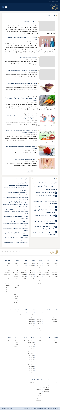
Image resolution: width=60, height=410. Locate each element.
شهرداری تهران (31, 340)
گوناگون (25, 309)
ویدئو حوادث (54, 319)
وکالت (40, 393)
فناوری (41, 337)
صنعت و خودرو (31, 270)
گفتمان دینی (15, 292)
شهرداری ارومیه (31, 373)
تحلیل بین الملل (38, 268)
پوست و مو (8, 285)
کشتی (25, 278)
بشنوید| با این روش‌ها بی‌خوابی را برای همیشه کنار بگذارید (44, 217)
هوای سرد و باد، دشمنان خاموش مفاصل (19, 221)
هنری (57, 380)
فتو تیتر (16, 296)
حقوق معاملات (38, 400)
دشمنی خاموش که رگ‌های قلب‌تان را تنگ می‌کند (18, 202)
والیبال (24, 265)
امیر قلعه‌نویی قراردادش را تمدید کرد (20, 183)
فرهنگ (17, 260)
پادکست (48, 309)
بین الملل (40, 260)
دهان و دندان (7, 283)
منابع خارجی (39, 317)
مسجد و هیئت (15, 289)
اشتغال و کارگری (31, 265)
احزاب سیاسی (31, 319)
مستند (40, 315)
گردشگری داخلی (46, 385)
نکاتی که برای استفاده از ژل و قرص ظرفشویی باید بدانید (45, 186)
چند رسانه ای (8, 309)
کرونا (9, 278)
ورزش (25, 260)
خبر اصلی (55, 265)
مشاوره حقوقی (39, 380)
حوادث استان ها (54, 315)
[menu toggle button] (6, 7)
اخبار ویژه (55, 268)
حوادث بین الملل (54, 317)
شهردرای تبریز (31, 355)
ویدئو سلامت (7, 270)
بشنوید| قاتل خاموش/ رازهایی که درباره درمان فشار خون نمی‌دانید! (44, 233)
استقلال (24, 268)
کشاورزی (32, 272)
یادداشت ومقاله (54, 270)
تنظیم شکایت (38, 398)
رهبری (48, 265)
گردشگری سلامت (46, 391)
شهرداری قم (31, 362)
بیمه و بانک (24, 337)
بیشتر (35, 178)
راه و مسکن (31, 276)
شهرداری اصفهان (31, 351)
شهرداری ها (32, 337)
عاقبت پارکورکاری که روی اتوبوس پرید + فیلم (45, 192)
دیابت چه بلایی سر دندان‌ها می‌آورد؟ (29, 22)
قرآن (17, 265)
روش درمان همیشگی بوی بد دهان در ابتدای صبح (26, 159)
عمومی (55, 263)
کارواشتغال (32, 380)
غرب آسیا (39, 281)
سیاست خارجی (46, 278)
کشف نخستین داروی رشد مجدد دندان (28, 57)
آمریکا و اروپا (39, 272)
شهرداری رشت (31, 366)
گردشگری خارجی (46, 387)
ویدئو (41, 309)
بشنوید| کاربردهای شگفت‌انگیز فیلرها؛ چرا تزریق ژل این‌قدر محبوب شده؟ (44, 211)
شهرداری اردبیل (31, 364)
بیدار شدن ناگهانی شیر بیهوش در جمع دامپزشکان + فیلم (44, 197)
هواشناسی (55, 321)
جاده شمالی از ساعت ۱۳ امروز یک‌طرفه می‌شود (18, 185)
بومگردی (47, 393)
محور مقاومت (38, 270)
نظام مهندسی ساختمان (16, 311)
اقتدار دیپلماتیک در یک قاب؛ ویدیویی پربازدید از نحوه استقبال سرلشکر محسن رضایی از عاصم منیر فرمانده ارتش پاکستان (16, 211)
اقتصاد (33, 260)
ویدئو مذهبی (39, 323)
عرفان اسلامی (15, 287)
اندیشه (16, 281)
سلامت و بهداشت (7, 260)
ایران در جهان (38, 265)
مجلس (48, 268)
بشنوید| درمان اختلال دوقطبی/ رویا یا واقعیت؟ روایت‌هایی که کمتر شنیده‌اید (45, 228)
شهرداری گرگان (31, 353)
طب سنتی (8, 265)
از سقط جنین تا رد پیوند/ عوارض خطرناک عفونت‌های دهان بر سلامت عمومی (22, 38)
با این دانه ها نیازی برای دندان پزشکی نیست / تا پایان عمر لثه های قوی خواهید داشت (21, 147)
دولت (48, 270)
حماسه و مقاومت (14, 278)
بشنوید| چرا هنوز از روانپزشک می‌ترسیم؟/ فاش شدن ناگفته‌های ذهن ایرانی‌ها (44, 222)
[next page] (32, 171)
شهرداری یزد (31, 359)
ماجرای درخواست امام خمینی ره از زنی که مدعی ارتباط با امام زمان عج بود (45, 202)
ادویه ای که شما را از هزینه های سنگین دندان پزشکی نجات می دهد (22, 83)
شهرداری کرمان (31, 370)
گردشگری (48, 380)
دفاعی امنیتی (46, 272)
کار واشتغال (31, 382)
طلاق (17, 344)
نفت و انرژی (31, 278)
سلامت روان (8, 289)
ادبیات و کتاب (15, 303)
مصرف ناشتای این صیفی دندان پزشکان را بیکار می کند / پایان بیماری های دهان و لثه (21, 99)
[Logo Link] (54, 7)
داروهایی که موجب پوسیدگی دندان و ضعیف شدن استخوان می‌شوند (21, 70)
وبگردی (9, 337)
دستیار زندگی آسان (22, 315)
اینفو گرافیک (55, 337)
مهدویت (16, 274)
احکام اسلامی (15, 276)
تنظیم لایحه (39, 396)
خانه (57, 260)
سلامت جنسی (7, 287)
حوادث (56, 309)
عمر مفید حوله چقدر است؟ (51, 189)
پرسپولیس (24, 270)
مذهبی (16, 298)
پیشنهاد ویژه (54, 272)
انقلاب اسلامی (15, 272)
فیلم (40, 330)
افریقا (40, 274)
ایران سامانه (4, 408)
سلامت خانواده (7, 292)
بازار (49, 337)
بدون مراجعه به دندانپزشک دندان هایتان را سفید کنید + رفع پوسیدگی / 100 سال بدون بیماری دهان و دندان (21, 131)
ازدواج (17, 342)
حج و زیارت (16, 294)
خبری (40, 312)
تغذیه (9, 281)
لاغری (9, 268)
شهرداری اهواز (31, 349)
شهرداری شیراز (31, 357)
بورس (33, 268)
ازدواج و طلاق (38, 389)
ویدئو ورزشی (23, 276)
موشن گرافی (39, 328)
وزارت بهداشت (7, 272)
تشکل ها (32, 326)
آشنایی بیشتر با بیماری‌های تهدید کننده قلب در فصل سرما (45, 183)
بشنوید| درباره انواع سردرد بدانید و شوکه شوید (45, 207)
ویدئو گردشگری (38, 321)
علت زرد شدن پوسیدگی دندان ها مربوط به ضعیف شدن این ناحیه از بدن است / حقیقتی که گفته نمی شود (21, 117)
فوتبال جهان (23, 274)
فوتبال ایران (23, 272)
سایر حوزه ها (39, 283)
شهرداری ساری (31, 368)
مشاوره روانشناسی (15, 337)
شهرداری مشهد (31, 346)
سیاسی (48, 260)
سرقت (40, 391)
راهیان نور (16, 300)
